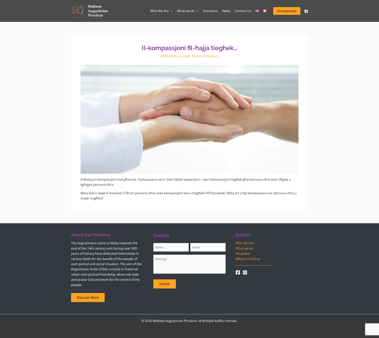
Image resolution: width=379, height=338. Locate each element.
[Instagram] (245, 272)
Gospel (185, 56)
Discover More (88, 297)
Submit (164, 284)
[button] (286, 11)
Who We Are (244, 243)
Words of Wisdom (205, 56)
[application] (171, 11)
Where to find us (247, 259)
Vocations (242, 253)
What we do (244, 248)
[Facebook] (306, 11)
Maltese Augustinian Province (98, 10)
